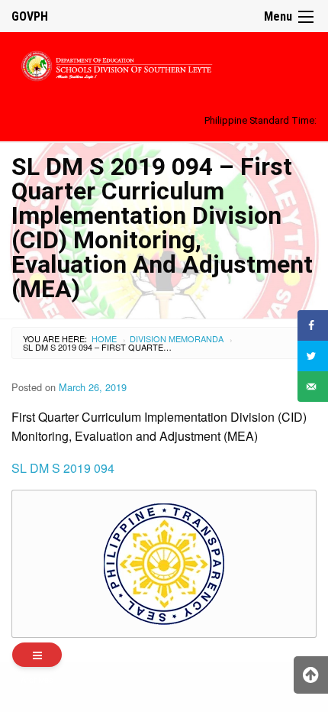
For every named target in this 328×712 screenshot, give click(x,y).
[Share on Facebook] (312, 325)
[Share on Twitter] (312, 356)
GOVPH (29, 16)
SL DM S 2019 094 (62, 468)
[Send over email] (312, 386)
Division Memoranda (176, 338)
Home (104, 338)
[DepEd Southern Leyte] (164, 63)
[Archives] (37, 654)
